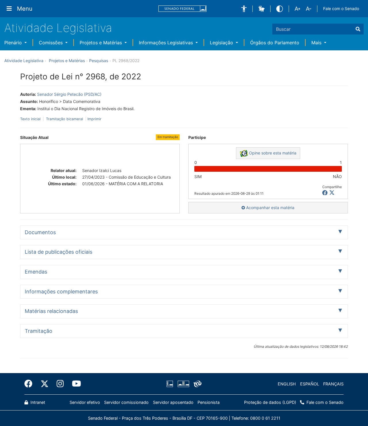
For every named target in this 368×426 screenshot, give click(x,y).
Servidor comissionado (126, 402)
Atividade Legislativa (58, 28)
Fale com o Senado (341, 8)
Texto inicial (31, 119)
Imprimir (94, 119)
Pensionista (209, 402)
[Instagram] (60, 384)
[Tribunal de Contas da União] (196, 384)
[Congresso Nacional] (183, 384)
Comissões (51, 42)
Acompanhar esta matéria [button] (269, 207)
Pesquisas (98, 60)
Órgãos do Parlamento (274, 42)
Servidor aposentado (173, 402)
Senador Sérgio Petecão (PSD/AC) (69, 94)
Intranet (37, 402)
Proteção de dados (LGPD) (270, 402)
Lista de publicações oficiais (58, 252)
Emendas (36, 272)
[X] (332, 193)
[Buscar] (358, 29)
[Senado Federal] (182, 8)
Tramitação (38, 331)
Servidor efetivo (85, 402)
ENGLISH (287, 383)
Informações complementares (61, 292)
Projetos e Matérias (101, 42)
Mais (317, 42)
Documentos (40, 232)
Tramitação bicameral (64, 119)
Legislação (222, 42)
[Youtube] (74, 384)
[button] (244, 8)
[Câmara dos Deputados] (170, 384)
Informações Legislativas (166, 42)
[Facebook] (30, 384)
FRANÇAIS (333, 383)
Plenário (13, 42)
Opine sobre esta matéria (272, 152)
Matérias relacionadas (51, 311)
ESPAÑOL (309, 383)
